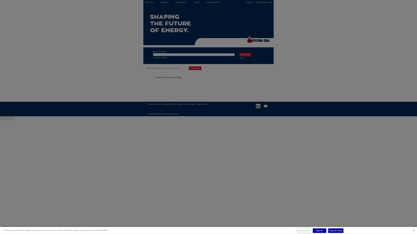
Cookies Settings (304, 231)
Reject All (319, 231)
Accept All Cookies (335, 231)
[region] (208, 230)
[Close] (413, 230)
